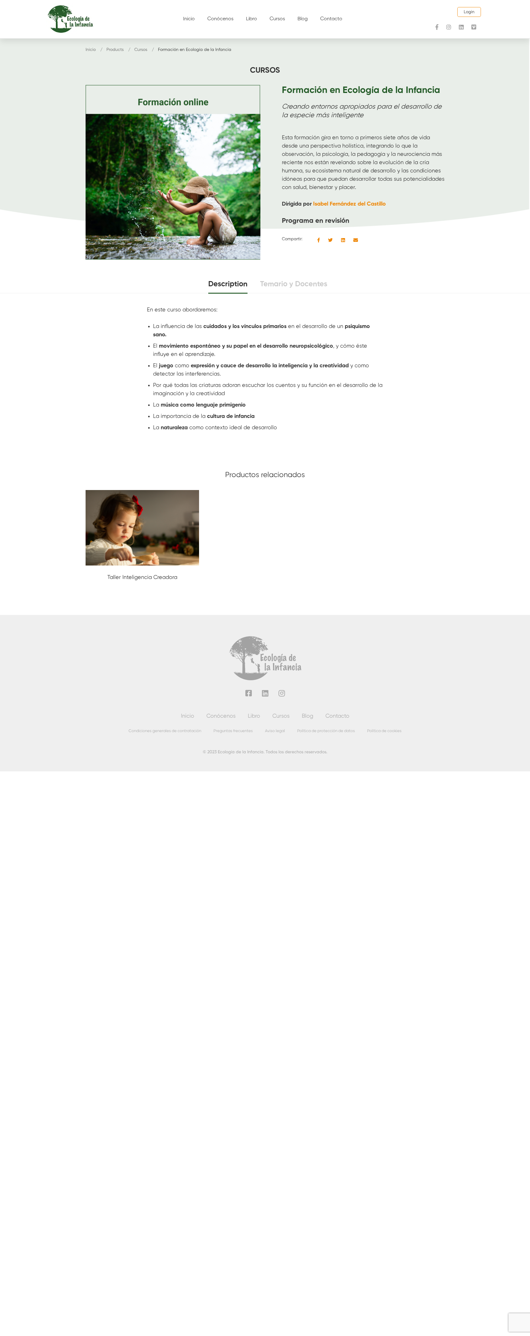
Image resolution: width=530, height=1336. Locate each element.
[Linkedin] (461, 27)
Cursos (140, 50)
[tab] (228, 285)
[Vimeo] (473, 27)
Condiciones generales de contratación (165, 731)
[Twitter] (330, 240)
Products (115, 50)
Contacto (337, 716)
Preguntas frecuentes (233, 731)
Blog (307, 716)
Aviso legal (275, 731)
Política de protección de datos (326, 731)
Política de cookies (384, 731)
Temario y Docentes (293, 284)
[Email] (355, 240)
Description (228, 284)
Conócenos (221, 716)
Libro (254, 716)
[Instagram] (448, 27)
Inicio (91, 50)
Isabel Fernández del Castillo (349, 204)
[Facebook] (437, 27)
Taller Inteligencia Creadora (142, 577)
